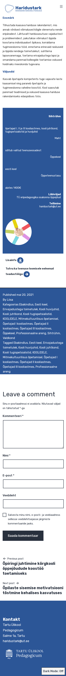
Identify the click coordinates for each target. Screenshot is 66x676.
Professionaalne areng (31, 333)
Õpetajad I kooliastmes (18, 323)
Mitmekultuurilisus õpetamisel (38, 318)
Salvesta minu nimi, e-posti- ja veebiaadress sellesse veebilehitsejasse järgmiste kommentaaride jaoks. (34, 519)
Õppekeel (9, 333)
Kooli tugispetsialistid (37, 314)
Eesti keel (41, 304)
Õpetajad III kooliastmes (35, 328)
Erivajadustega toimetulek (20, 309)
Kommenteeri (13, 416)
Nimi (6, 455)
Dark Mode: (50, 671)
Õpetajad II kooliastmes (35, 362)
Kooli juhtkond (12, 314)
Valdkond (9, 338)
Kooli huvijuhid (49, 309)
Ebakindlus (26, 304)
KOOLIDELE (10, 318)
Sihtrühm (54, 333)
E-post (8, 475)
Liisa (10, 299)
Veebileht (9, 495)
